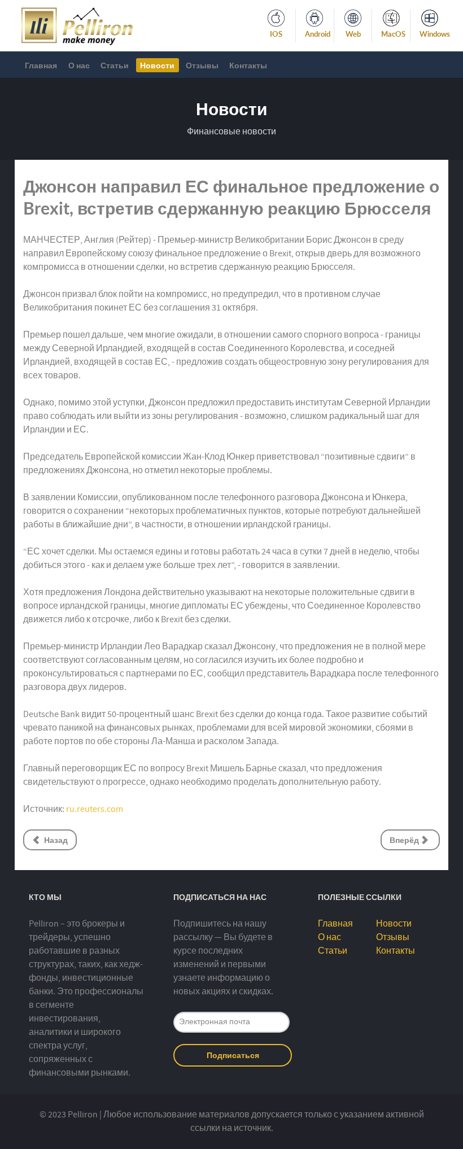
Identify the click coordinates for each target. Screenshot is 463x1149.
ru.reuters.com (94, 809)
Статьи (332, 951)
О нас (329, 937)
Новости (394, 924)
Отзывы (392, 937)
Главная (335, 924)
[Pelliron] (77, 25)
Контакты (395, 951)
